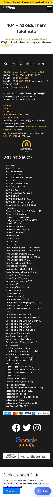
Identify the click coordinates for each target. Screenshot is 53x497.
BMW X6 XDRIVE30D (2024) (19, 198)
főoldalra (6, 45)
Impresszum (9, 111)
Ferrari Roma (12, 235)
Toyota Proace (13, 375)
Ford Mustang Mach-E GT (19, 259)
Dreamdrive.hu (11, 117)
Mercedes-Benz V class (18, 332)
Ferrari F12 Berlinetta (16, 232)
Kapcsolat (27, 2)
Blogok (16, 2)
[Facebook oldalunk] (16, 430)
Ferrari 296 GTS (13, 223)
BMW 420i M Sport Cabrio (19, 177)
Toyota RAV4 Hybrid (16, 378)
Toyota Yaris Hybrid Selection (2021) (24, 387)
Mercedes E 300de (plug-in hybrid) (24, 302)
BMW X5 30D (12, 189)
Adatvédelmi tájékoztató (16, 114)
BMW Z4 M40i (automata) (19, 201)
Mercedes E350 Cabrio (17, 305)
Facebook (39, 2)
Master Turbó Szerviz (14, 135)
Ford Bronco (12, 241)
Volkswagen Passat (16, 393)
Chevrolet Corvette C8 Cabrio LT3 (23, 211)
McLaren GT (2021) (15, 296)
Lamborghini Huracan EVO (19, 281)
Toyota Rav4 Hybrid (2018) (19, 381)
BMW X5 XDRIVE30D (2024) (19, 192)
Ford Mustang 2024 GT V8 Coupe (23, 250)
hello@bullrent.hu (20, 87)
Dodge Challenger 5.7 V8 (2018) (22, 220)
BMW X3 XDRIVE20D (15, 186)
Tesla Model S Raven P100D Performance (19, 362)
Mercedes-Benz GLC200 (18, 323)
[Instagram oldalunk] (37, 430)
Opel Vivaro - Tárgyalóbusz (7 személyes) (21, 344)
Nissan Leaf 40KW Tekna (18, 338)
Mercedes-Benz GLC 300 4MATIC (23, 317)
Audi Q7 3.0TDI (13, 168)
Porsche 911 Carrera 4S (17, 354)
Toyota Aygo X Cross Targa (20, 366)
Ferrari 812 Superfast (16, 226)
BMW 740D (11, 180)
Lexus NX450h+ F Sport (17, 287)
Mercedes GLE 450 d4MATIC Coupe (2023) (24, 310)
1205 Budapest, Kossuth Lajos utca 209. (23, 72)
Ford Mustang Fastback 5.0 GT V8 (23, 256)
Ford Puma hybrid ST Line (18, 262)
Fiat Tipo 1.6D (12, 238)
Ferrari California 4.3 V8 (17, 229)
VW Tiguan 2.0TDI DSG (17, 406)
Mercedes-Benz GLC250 (18, 326)
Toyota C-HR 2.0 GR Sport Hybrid (23, 369)
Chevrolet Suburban (16, 214)
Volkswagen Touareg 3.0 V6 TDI (22, 402)
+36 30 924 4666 (19, 78)
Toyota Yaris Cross (15, 384)
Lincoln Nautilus (13, 290)
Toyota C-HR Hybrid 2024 (19, 372)
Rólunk (6, 105)
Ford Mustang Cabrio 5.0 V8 (20, 253)
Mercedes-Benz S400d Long (20, 329)
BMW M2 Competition (17, 183)
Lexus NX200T (12, 284)
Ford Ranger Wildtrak (16, 265)
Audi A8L (10, 165)
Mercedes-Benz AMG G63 (19, 314)
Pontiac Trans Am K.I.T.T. (18, 348)
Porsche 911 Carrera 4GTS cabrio (22, 351)
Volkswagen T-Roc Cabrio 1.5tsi (22, 396)
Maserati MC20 (13, 293)
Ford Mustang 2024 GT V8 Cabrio (23, 247)
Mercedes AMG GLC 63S (18, 299)
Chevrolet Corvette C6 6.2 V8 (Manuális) (21, 206)
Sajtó (49, 2)
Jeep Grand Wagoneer (18, 278)
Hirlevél (7, 2)
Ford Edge (11, 244)
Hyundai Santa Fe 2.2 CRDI (19, 268)
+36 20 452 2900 (19, 81)
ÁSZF (5, 108)
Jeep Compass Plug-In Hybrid (21, 271)
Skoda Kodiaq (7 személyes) (21, 357)
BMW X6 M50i (12, 195)
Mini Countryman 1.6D (17, 335)
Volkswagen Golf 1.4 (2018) (19, 390)
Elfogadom (11, 491)
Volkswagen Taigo (15, 399)
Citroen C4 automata (17, 217)
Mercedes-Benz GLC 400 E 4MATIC (24, 320)
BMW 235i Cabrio (14, 174)
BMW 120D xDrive (14, 171)
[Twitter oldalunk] (27, 430)
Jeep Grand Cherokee (17, 275)
